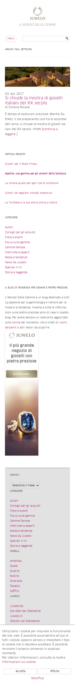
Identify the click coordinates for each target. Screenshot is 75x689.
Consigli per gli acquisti (20, 232)
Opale (14, 566)
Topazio (15, 586)
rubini (63, 322)
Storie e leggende (16, 272)
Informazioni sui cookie (19, 662)
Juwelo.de (16, 606)
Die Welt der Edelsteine (25, 611)
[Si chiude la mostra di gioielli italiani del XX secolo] (37, 90)
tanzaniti (10, 327)
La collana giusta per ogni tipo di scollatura (31, 183)
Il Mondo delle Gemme (37, 13)
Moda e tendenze (16, 257)
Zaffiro (14, 591)
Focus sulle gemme (17, 242)
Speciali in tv (13, 267)
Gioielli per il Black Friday (21, 164)
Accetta (20, 671)
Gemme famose (15, 247)
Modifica (37, 678)
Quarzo (15, 571)
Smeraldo (16, 581)
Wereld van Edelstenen (25, 621)
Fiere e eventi (14, 237)
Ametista (15, 561)
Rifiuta (54, 671)
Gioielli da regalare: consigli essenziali (28, 193)
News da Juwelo (15, 262)
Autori (9, 227)
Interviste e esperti (17, 252)
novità (16, 322)
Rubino (14, 576)
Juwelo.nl (16, 616)
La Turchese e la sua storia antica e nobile (31, 202)
